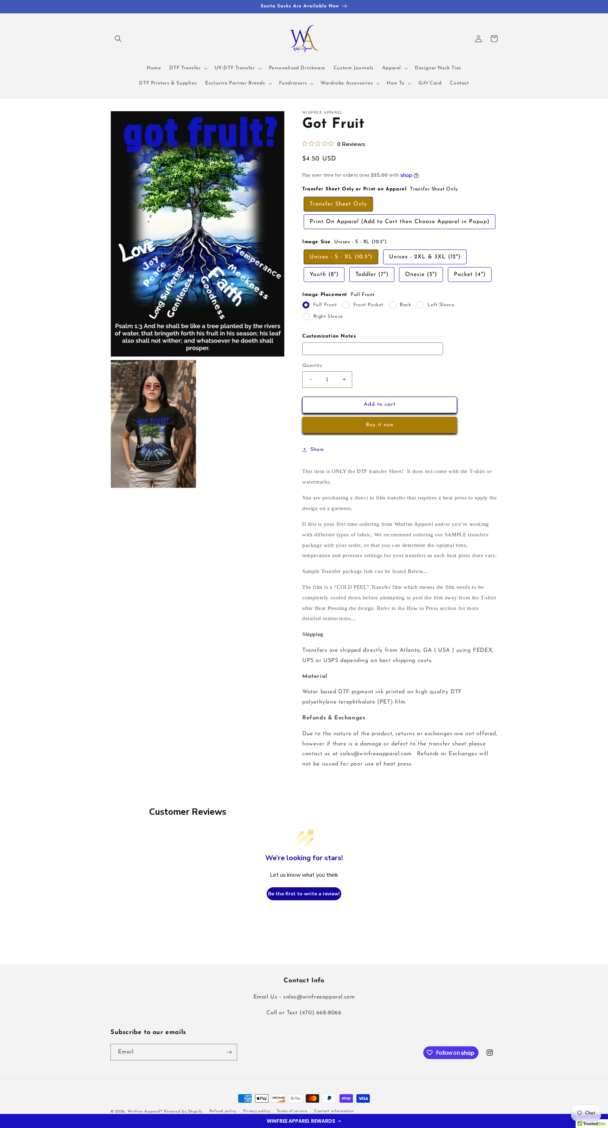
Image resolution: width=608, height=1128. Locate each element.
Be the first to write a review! (304, 893)
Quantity (312, 365)
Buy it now (380, 425)
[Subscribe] (229, 1052)
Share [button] (317, 449)
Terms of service (292, 1111)
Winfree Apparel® (145, 1112)
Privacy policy (256, 1111)
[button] (304, 1121)
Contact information (334, 1111)
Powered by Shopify (183, 1112)
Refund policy (222, 1111)
